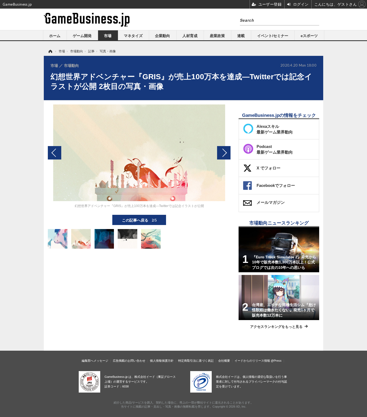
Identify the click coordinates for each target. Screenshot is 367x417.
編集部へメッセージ (95, 360)
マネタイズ (133, 36)
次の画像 (224, 152)
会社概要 (224, 360)
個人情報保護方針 (162, 360)
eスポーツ (309, 36)
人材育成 (189, 36)
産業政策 (217, 36)
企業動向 (162, 36)
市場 (107, 36)
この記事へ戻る (139, 220)
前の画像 (54, 152)
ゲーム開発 (82, 36)
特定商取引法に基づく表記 (196, 360)
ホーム (54, 36)
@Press (276, 360)
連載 (241, 36)
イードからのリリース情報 (252, 360)
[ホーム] (49, 51)
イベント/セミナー (272, 36)
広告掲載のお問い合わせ (129, 360)
